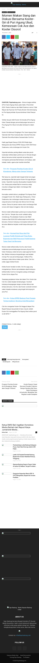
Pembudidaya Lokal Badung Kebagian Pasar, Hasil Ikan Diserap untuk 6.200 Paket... (24, 447)
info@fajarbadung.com (23, 635)
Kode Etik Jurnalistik (25, 655)
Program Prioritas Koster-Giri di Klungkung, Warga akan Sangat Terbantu (10, 386)
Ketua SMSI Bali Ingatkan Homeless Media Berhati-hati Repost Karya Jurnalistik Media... (17, 427)
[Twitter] (25, 648)
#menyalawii (25, 359)
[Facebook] (14, 648)
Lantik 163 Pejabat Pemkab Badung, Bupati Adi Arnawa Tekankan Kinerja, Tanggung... (24, 456)
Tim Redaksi (26, 657)
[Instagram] (19, 648)
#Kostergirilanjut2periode (13, 359)
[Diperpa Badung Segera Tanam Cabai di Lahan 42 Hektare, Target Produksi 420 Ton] (6, 466)
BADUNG (9, 9)
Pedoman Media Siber (13, 655)
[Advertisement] (19, 87)
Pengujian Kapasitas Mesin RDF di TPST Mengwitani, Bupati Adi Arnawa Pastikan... (24, 475)
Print (5, 327)
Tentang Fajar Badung (15, 657)
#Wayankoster (15, 361)
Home (3, 9)
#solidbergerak (6, 361)
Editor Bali (5, 432)
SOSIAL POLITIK (11, 12)
